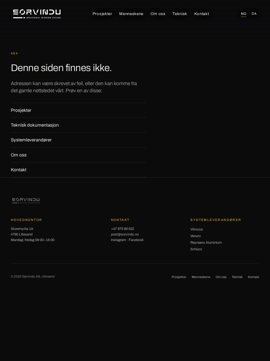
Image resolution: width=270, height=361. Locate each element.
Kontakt (201, 14)
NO (243, 14)
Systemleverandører (31, 139)
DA (254, 14)
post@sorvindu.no (125, 234)
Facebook (136, 240)
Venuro (195, 236)
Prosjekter (102, 14)
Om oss (158, 14)
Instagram (118, 240)
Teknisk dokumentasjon (35, 125)
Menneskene (131, 14)
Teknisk (179, 14)
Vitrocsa (196, 229)
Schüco (196, 249)
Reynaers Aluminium (206, 242)
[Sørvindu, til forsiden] (37, 14)
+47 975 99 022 (122, 229)
